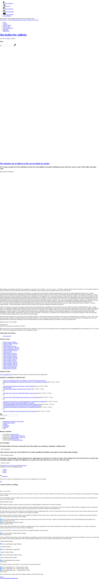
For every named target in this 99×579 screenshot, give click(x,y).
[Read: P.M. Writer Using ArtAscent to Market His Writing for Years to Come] (4, 390)
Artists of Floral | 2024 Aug (9, 353)
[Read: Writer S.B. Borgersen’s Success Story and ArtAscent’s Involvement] (4, 409)
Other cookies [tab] (3, 561)
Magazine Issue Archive (9, 422)
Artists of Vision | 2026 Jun (9, 342)
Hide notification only (12, 578)
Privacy (2, 577)
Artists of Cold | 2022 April (9, 367)
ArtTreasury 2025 (7, 351)
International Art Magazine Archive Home (13, 421)
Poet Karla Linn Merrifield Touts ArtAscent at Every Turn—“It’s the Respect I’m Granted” (25, 382)
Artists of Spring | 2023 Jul (9, 360)
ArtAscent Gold (7, 336)
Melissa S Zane (15, 434)
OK (1, 481)
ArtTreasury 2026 (7, 345)
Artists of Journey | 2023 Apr (10, 361)
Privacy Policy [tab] (3, 571)
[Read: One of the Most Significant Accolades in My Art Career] (7, 387)
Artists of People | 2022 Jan (9, 368)
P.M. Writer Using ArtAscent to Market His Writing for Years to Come (20, 393)
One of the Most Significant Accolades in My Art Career (17, 389)
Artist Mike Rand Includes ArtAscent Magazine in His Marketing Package (21, 407)
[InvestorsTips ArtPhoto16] (8, 45)
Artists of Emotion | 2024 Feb (10, 357)
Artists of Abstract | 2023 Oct (10, 358)
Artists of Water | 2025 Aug (9, 346)
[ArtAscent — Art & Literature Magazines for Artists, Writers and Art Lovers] (19, 20)
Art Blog (5, 424)
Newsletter (5, 427)
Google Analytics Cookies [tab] (6, 523)
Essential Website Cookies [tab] (6, 502)
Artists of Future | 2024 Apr (10, 356)
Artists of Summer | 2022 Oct (10, 364)
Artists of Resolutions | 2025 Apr (11, 349)
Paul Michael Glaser (14, 438)
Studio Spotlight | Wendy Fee (18, 435)
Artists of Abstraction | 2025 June (11, 347)
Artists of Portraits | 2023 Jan (10, 363)
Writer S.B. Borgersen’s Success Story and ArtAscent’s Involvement (19, 411)
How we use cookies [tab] (5, 491)
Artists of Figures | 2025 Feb (10, 350)
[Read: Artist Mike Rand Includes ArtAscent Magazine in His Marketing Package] (22, 405)
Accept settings (3, 578)
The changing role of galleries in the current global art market (25, 163)
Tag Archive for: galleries (13, 34)
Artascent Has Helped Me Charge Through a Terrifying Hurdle (18, 386)
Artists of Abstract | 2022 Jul (10, 365)
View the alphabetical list (6, 374)
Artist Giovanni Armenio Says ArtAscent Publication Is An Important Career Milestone (24, 401)
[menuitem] (51, 22)
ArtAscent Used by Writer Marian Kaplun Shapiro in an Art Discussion (20, 397)
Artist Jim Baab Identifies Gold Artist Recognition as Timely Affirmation (20, 404)
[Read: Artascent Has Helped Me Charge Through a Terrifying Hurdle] (4, 384)
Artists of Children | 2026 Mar (10, 343)
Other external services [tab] (5, 534)
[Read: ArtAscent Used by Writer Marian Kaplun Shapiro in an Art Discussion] (4, 395)
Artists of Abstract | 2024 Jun (10, 354)
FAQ (4, 428)
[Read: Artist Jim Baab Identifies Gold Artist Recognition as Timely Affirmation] (18, 403)
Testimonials (6, 425)
